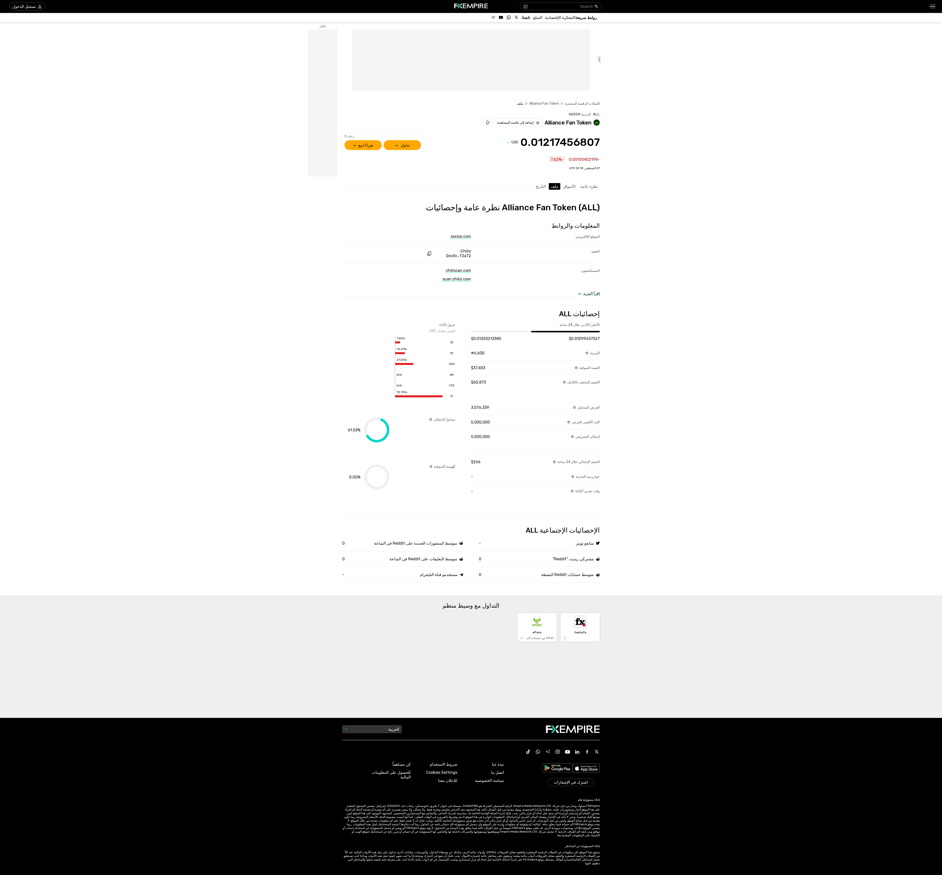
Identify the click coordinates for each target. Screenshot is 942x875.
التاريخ (541, 186)
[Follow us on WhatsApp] (509, 17)
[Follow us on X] (517, 17)
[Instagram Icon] (558, 752)
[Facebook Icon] (587, 752)
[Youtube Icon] (567, 752)
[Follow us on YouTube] (501, 17)
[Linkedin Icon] (577, 752)
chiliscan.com (458, 270)
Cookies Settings (441, 772)
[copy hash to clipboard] (429, 253)
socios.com (461, 236)
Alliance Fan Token (544, 103)
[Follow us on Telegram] (493, 17)
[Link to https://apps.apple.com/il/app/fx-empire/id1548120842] (586, 768)
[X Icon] (597, 752)
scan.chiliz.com (457, 279)
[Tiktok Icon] (528, 752)
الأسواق (569, 186)
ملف (554, 186)
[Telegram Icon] (548, 752)
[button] (933, 6)
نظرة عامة (589, 186)
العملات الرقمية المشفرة (582, 103)
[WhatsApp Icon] (538, 752)
